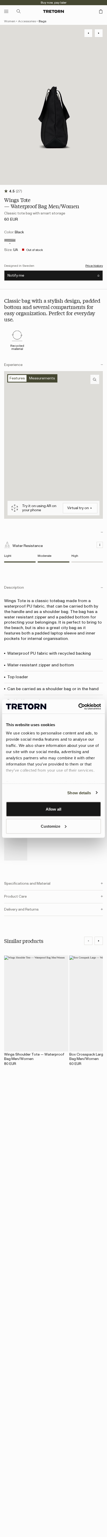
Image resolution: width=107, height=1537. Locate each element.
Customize (50, 826)
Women (9, 21)
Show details (79, 792)
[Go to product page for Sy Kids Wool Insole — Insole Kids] (15, 843)
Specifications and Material (27, 883)
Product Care (15, 896)
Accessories (27, 21)
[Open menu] (6, 11)
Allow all (53, 809)
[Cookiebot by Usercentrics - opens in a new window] (78, 706)
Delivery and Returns (21, 909)
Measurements (42, 378)
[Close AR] (96, 377)
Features (17, 378)
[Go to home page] (53, 11)
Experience (13, 365)
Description (14, 587)
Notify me (16, 275)
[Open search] (18, 11)
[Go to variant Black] (10, 240)
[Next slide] (99, 941)
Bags (42, 21)
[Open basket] (101, 11)
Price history (94, 265)
